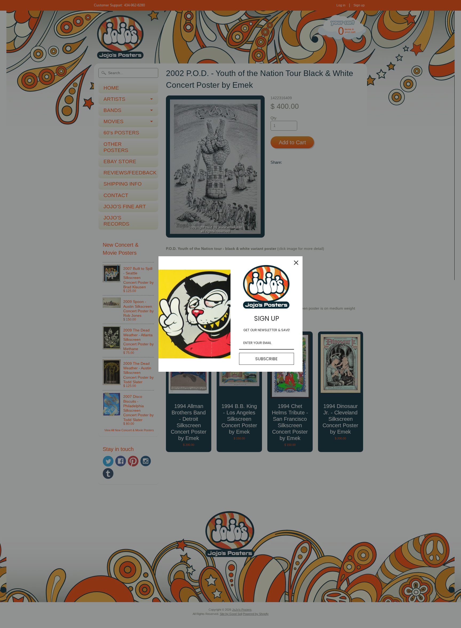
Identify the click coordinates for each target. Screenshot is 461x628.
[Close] (296, 262)
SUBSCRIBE (266, 359)
